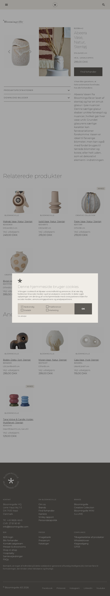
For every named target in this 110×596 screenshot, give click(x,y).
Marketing (53, 310)
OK (83, 309)
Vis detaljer (22, 316)
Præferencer (55, 307)
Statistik (27, 310)
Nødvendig (29, 307)
